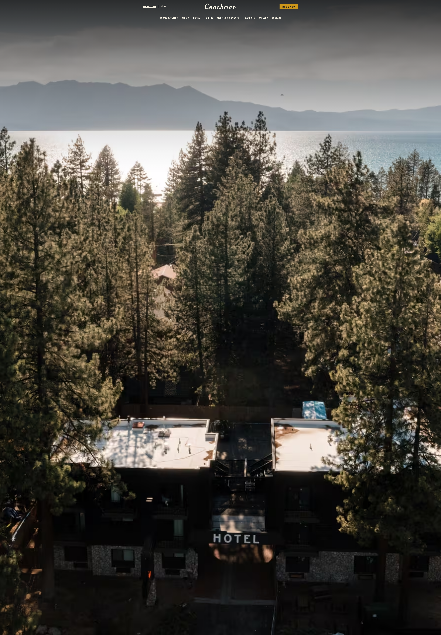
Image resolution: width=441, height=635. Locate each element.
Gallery (263, 18)
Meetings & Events (228, 18)
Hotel (196, 18)
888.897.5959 (149, 7)
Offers (186, 18)
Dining (209, 18)
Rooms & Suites (169, 18)
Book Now (289, 7)
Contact (276, 18)
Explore (250, 18)
